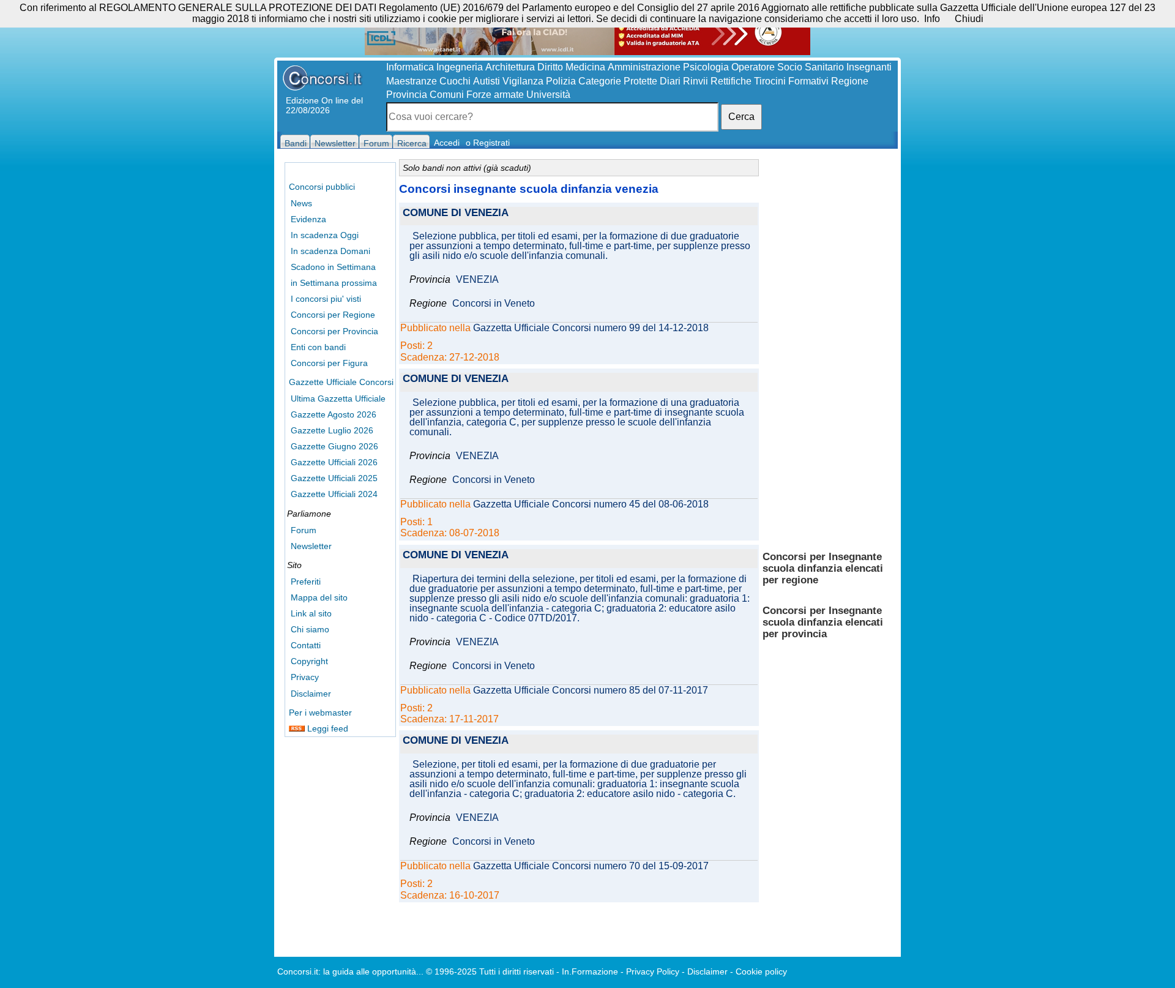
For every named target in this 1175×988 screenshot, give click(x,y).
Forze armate (495, 94)
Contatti (306, 645)
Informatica (410, 67)
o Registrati (488, 143)
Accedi (447, 143)
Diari (670, 81)
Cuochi (455, 81)
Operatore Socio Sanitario (787, 67)
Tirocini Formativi (791, 81)
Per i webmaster (320, 712)
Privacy (305, 677)
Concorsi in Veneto (493, 304)
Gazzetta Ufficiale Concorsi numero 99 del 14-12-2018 (591, 328)
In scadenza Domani (330, 251)
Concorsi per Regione (333, 315)
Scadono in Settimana (333, 267)
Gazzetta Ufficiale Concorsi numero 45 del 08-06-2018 (591, 504)
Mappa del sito (319, 597)
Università (548, 94)
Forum (303, 530)
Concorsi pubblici (322, 187)
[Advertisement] (828, 349)
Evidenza (308, 219)
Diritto (550, 67)
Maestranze (411, 81)
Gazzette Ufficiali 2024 (334, 494)
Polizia (561, 81)
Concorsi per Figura (329, 363)
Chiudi (969, 18)
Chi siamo (310, 629)
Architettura (510, 67)
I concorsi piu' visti (326, 299)
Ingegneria (459, 67)
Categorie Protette (617, 81)
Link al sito (311, 613)
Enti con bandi (318, 347)
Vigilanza (522, 81)
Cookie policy (761, 971)
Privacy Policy (652, 971)
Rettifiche (731, 81)
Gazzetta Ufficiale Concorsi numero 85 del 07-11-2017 (590, 690)
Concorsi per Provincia (334, 331)
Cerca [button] (741, 116)
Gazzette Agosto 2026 (333, 414)
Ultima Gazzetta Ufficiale (338, 398)
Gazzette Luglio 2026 (332, 430)
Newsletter (311, 546)
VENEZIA (477, 280)
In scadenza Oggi (325, 235)
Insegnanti (869, 67)
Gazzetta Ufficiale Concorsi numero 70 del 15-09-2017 (591, 866)
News (301, 203)
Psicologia (706, 67)
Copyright (309, 661)
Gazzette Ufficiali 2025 (334, 478)
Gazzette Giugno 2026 (334, 446)
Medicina (585, 67)
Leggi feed (326, 728)
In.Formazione (590, 971)
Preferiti (306, 581)
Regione (849, 81)
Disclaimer (311, 693)
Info (932, 18)
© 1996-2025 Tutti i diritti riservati (490, 971)
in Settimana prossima (334, 283)
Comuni (447, 94)
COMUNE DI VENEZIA (456, 213)
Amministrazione (644, 67)
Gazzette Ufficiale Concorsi (341, 382)
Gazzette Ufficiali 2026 (334, 462)
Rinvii (695, 81)
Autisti (486, 81)
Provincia (406, 94)
